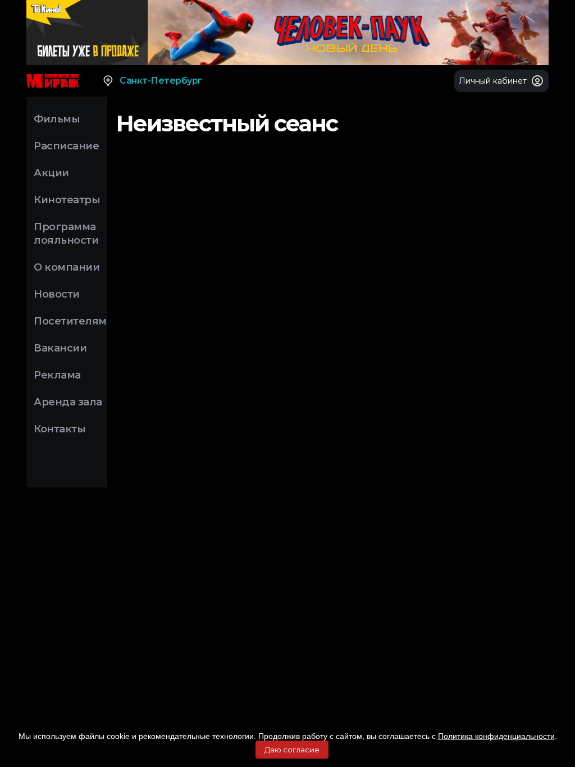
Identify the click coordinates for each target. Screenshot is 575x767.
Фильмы (57, 119)
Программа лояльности (66, 233)
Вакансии (60, 348)
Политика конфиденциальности (496, 736)
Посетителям (70, 321)
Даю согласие (292, 749)
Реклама (57, 375)
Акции (51, 173)
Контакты (59, 429)
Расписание (66, 146)
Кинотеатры (67, 200)
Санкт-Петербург (161, 80)
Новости (57, 294)
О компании (66, 267)
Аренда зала (68, 402)
